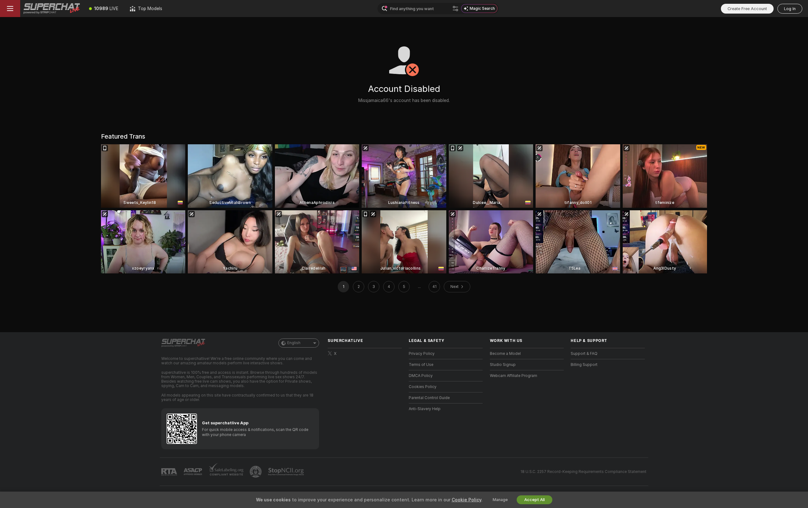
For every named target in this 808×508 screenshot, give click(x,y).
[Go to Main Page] (51, 8)
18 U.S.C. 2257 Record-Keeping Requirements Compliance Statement (583, 471)
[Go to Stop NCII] (286, 471)
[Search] (455, 8)
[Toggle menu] (10, 8)
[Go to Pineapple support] (256, 472)
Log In (790, 8)
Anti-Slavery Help (425, 409)
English (293, 343)
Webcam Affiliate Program (513, 376)
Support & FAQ (584, 353)
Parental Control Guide (429, 398)
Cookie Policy (466, 499)
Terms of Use (421, 364)
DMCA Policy (421, 376)
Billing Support (584, 364)
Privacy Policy (422, 353)
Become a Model (505, 353)
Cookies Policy (423, 387)
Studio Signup (503, 364)
